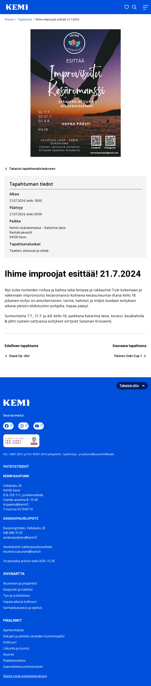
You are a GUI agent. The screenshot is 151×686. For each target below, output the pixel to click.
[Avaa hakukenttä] (134, 7)
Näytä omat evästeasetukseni (25, 676)
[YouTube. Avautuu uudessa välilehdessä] (38, 425)
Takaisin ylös (129, 385)
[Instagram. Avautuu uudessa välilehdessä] (23, 425)
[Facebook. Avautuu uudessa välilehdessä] (8, 425)
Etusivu (9, 19)
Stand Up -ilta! (19, 356)
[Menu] (146, 7)
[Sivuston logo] (16, 7)
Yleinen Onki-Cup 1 (128, 356)
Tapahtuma (24, 19)
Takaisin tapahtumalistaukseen (32, 169)
